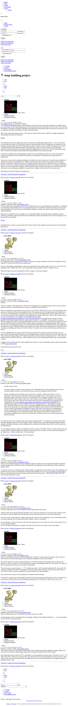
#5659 (14, 506)
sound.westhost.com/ (11, 343)
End (5, 87)
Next (5, 86)
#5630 (14, 381)
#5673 (14, 647)
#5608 (14, 299)
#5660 (14, 554)
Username (20, 31)
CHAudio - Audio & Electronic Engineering (13, 174)
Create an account (6, 44)
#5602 (14, 203)
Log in (3, 38)
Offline (6, 114)
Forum (6, 5)
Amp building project (6, 123)
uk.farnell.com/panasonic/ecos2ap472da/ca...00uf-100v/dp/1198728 (20, 318)
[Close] (1, 20)
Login (6, 8)
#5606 (14, 258)
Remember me (7, 35)
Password (20, 33)
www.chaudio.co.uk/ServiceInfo (56, 471)
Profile (10, 10)
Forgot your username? (7, 43)
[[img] (3, 138)
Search (6, 26)
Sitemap (8, 704)
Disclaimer (13, 704)
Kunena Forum (37, 701)
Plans (5, 3)
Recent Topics (8, 24)
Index (5, 23)
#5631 (14, 460)
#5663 (14, 611)
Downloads (7, 7)
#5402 (14, 122)
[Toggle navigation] (1, 13)
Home (6, 2)
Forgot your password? (7, 41)
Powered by (29, 701)
